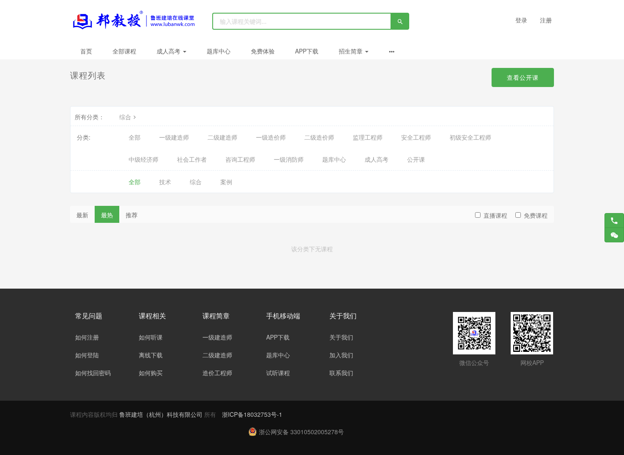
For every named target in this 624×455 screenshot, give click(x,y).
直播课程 (495, 215)
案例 (226, 181)
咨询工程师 (240, 159)
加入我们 (341, 355)
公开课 (416, 159)
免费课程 (536, 215)
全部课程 (124, 51)
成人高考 (169, 51)
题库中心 (218, 51)
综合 (125, 116)
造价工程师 (217, 372)
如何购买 (151, 372)
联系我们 (341, 372)
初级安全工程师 (470, 137)
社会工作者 (192, 159)
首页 (86, 51)
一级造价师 (271, 137)
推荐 (132, 215)
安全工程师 (416, 137)
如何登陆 (87, 355)
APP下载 (306, 51)
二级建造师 (222, 137)
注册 (546, 20)
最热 (107, 215)
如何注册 (87, 337)
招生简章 (351, 51)
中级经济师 (143, 159)
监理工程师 (367, 137)
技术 (165, 181)
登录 (521, 20)
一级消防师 (289, 159)
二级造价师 (319, 137)
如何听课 (151, 337)
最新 (82, 215)
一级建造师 (174, 137)
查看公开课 (523, 77)
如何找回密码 (93, 372)
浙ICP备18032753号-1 (252, 414)
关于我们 (341, 337)
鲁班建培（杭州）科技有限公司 (161, 414)
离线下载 (151, 355)
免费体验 (263, 51)
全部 (135, 137)
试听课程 (278, 372)
